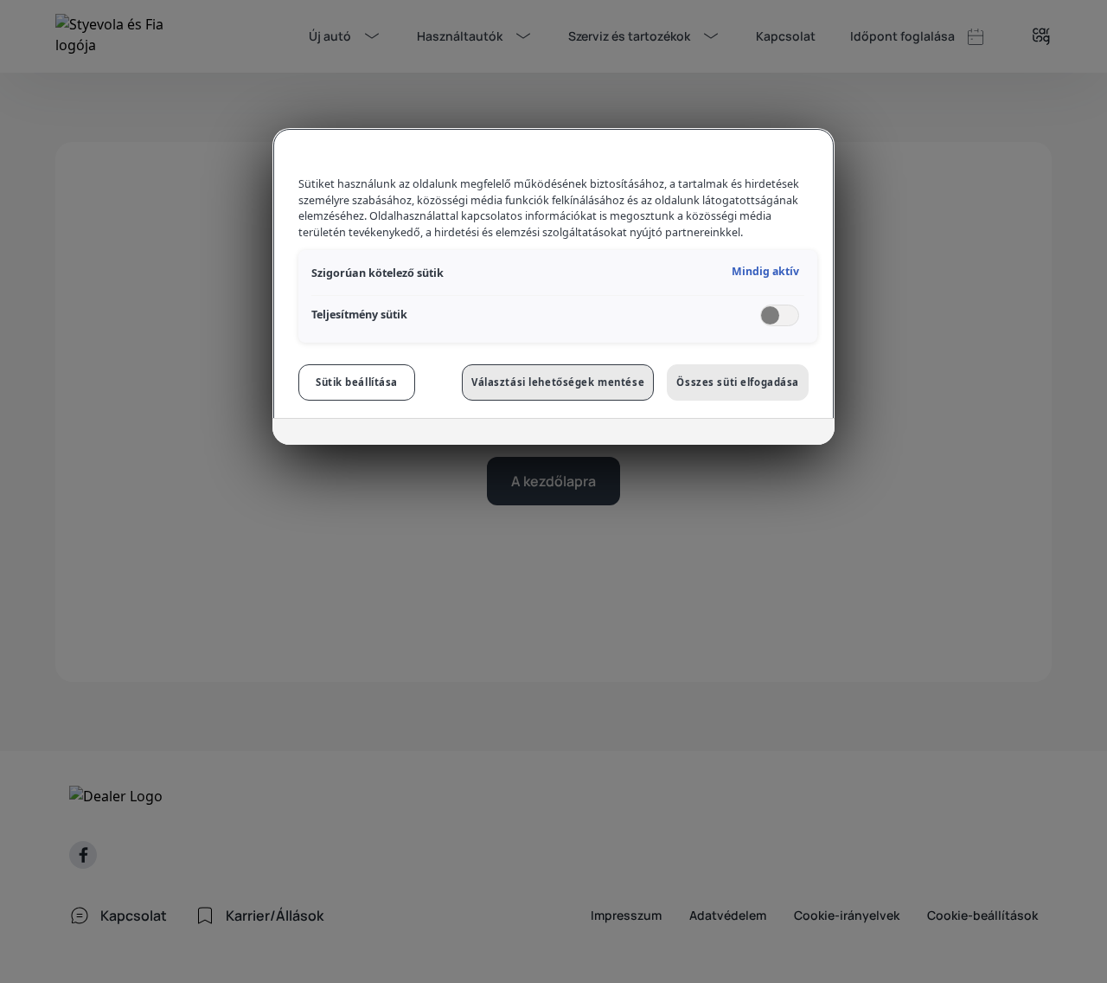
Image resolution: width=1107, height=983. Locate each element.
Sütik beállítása (357, 382)
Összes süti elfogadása (737, 382)
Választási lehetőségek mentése (557, 382)
